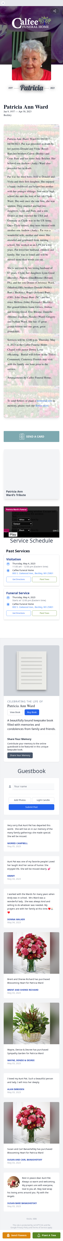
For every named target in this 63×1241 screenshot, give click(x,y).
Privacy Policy (23, 1227)
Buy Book (32, 712)
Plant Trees (44, 579)
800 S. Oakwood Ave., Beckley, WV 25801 (32, 573)
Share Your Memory (20, 755)
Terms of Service (40, 1227)
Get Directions (19, 579)
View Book (15, 712)
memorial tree (44, 400)
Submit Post (31, 807)
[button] (31, 953)
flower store (41, 405)
